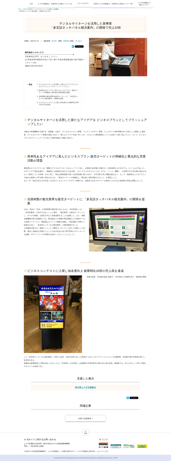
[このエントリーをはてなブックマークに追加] (73, 46)
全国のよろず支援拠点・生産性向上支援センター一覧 (113, 4)
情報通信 (66, 41)
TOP (31, 4)
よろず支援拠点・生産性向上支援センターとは (55, 4)
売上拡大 (78, 41)
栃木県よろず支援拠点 (85, 387)
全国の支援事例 (83, 3)
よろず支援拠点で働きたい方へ (144, 4)
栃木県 (54, 41)
